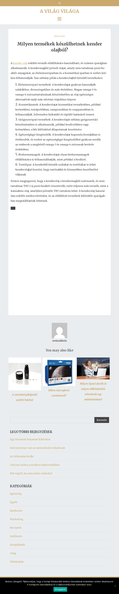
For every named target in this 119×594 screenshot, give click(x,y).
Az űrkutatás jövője (22, 456)
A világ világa (59, 11)
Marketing (16, 519)
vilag (13, 553)
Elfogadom (60, 589)
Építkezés (16, 510)
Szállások (16, 536)
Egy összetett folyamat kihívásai (30, 439)
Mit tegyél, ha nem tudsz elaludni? (31, 473)
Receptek (16, 527)
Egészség (16, 493)
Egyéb (13, 502)
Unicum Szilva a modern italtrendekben (35, 464)
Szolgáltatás (17, 544)
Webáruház (59, 36)
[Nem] (115, 585)
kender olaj (20, 63)
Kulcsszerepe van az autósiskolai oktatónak (37, 447)
